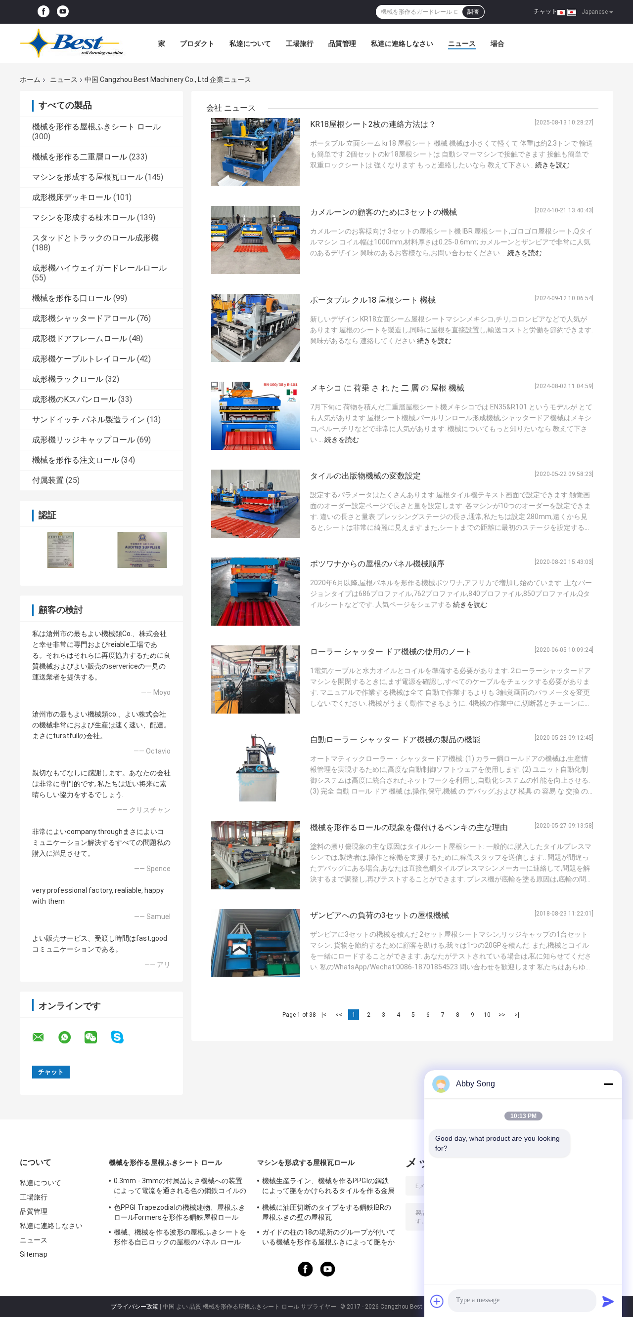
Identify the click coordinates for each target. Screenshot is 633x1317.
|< (323, 1014)
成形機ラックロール (67, 379)
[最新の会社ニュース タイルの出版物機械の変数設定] (255, 504)
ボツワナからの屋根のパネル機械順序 (377, 563)
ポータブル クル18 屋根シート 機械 (373, 300)
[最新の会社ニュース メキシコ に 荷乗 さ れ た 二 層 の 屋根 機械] (255, 416)
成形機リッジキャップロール (83, 439)
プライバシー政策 (134, 1306)
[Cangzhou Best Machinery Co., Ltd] (74, 43)
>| (516, 1014)
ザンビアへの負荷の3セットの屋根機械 (379, 915)
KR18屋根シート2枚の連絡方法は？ (373, 124)
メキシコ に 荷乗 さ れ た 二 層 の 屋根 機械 (387, 388)
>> (501, 1014)
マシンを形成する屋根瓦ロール (87, 177)
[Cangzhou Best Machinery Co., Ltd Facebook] (43, 11)
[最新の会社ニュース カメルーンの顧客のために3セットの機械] (255, 240)
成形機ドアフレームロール (79, 338)
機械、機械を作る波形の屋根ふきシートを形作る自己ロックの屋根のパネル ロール (180, 1237)
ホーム (30, 79)
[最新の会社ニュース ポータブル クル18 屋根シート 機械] (255, 328)
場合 (497, 43)
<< (338, 1014)
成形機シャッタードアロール (83, 318)
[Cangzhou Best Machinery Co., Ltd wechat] (97, 1037)
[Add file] (437, 1301)
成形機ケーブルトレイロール (83, 358)
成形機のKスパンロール (74, 399)
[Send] (608, 1301)
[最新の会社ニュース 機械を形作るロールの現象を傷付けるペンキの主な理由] (255, 855)
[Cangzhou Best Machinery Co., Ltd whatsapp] (70, 1037)
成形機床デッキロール (71, 197)
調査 (473, 11)
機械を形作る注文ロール (75, 460)
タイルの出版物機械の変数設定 (365, 475)
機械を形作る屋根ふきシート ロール (96, 126)
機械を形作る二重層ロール (79, 156)
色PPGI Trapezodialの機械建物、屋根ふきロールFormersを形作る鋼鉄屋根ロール (179, 1212)
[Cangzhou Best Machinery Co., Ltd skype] (123, 1037)
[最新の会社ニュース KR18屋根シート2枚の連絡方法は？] (255, 152)
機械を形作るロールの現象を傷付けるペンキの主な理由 (409, 827)
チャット (545, 11)
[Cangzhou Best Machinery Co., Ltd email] (44, 1037)
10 (487, 1014)
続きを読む (552, 165)
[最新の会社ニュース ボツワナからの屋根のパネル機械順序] (255, 592)
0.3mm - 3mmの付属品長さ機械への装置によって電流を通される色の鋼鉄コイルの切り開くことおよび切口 (180, 1187)
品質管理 (342, 43)
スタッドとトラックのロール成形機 (95, 237)
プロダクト (197, 43)
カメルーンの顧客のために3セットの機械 (383, 212)
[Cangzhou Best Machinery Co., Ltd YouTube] (63, 11)
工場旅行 (300, 43)
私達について (250, 43)
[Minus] (608, 1084)
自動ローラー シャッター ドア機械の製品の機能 (395, 739)
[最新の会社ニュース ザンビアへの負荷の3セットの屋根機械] (255, 943)
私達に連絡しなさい (402, 43)
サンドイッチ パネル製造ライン (88, 419)
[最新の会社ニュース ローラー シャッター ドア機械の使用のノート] (255, 679)
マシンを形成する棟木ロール (83, 217)
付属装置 (48, 480)
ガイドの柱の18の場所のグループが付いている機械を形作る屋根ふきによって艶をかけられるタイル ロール (329, 1238)
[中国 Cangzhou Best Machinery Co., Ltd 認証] (60, 550)
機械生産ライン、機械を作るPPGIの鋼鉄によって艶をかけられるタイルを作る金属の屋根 (328, 1187)
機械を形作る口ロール (71, 298)
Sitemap (33, 1254)
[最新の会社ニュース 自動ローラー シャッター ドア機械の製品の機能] (255, 767)
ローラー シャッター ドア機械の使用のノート (391, 651)
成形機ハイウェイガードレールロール (99, 268)
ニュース (462, 43)
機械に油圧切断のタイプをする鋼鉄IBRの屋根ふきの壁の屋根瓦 (326, 1212)
